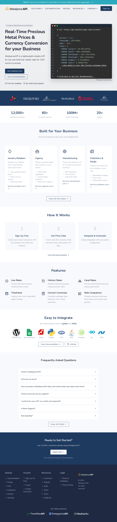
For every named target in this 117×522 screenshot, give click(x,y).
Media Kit (47, 498)
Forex (46, 494)
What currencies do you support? (35, 394)
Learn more (85, 2)
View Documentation (16, 77)
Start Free (57, 452)
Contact (10, 494)
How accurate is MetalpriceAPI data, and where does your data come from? (53, 386)
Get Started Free (14, 71)
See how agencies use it (44, 186)
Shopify (47, 482)
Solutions (36, 9)
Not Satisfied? (27, 416)
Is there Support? (28, 408)
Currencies (48, 478)
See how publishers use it (99, 184)
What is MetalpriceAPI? (31, 372)
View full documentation (57, 255)
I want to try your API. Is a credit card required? (41, 401)
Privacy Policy (67, 485)
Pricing (66, 9)
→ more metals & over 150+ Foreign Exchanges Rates (84, 65)
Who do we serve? (29, 379)
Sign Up (106, 8)
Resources (78, 9)
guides (65, 323)
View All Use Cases (57, 198)
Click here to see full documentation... (76, 76)
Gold (46, 486)
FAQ (9, 486)
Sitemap (10, 498)
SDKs (74, 323)
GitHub (72, 344)
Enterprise (11, 490)
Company (91, 9)
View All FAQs (57, 424)
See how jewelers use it (17, 186)
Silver (46, 490)
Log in (28, 485)
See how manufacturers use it (71, 182)
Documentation (52, 9)
